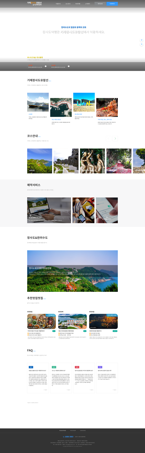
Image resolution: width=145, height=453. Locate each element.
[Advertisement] (72, 414)
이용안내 (58, 4)
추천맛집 (29, 312)
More (50, 81)
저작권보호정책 (73, 430)
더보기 (45, 390)
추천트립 (91, 312)
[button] (108, 138)
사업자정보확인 (83, 430)
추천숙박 (60, 312)
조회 (100, 4)
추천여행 (77, 4)
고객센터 (87, 4)
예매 (112, 4)
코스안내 (68, 4)
